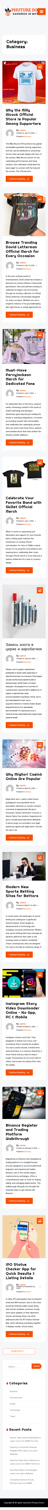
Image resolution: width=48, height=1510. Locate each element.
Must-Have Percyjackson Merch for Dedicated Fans (20, 377)
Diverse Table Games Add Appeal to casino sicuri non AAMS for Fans (25, 1439)
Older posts (17, 1351)
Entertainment (16, 1398)
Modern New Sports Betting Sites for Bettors (22, 891)
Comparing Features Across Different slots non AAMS (22, 1481)
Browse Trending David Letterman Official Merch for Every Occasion (22, 249)
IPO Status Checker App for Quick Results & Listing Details (21, 1271)
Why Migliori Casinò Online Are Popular (24, 776)
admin (23, 130)
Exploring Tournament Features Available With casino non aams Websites (23, 1450)
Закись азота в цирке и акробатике (24, 646)
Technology (15, 1410)
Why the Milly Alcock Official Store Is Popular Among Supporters (23, 117)
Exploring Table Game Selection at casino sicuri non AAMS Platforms (25, 1462)
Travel (12, 1416)
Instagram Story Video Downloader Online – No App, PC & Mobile (22, 1010)
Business (27, 136)
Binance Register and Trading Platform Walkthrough (22, 1132)
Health (12, 1404)
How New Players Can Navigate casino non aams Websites (23, 1472)
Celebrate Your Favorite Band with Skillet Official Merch (23, 505)
